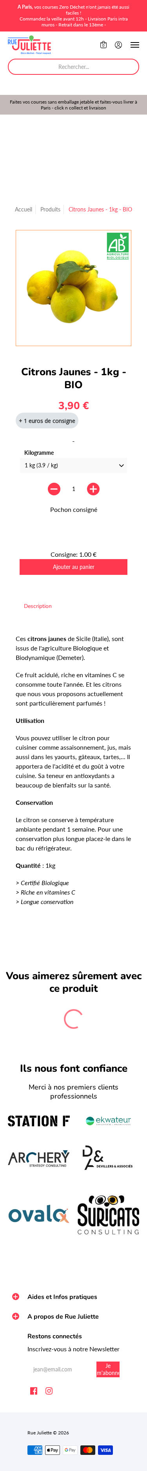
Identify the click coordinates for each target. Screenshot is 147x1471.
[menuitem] (103, 44)
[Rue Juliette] (29, 44)
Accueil (23, 209)
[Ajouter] (93, 489)
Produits (50, 209)
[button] (103, 44)
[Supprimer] (54, 489)
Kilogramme (39, 452)
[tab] (38, 606)
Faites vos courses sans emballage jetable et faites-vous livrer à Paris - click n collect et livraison (73, 105)
